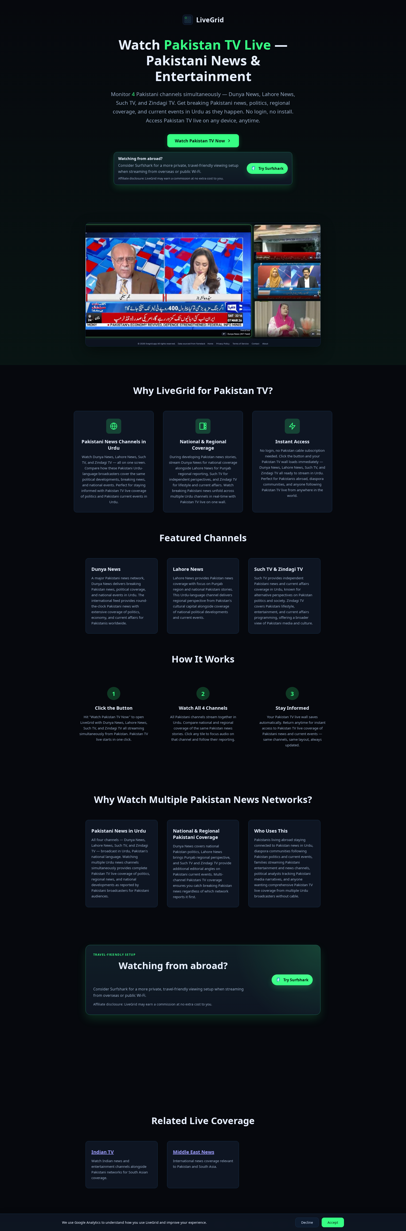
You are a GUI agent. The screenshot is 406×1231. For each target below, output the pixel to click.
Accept (333, 1222)
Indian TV (102, 1152)
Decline (307, 1222)
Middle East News (193, 1152)
